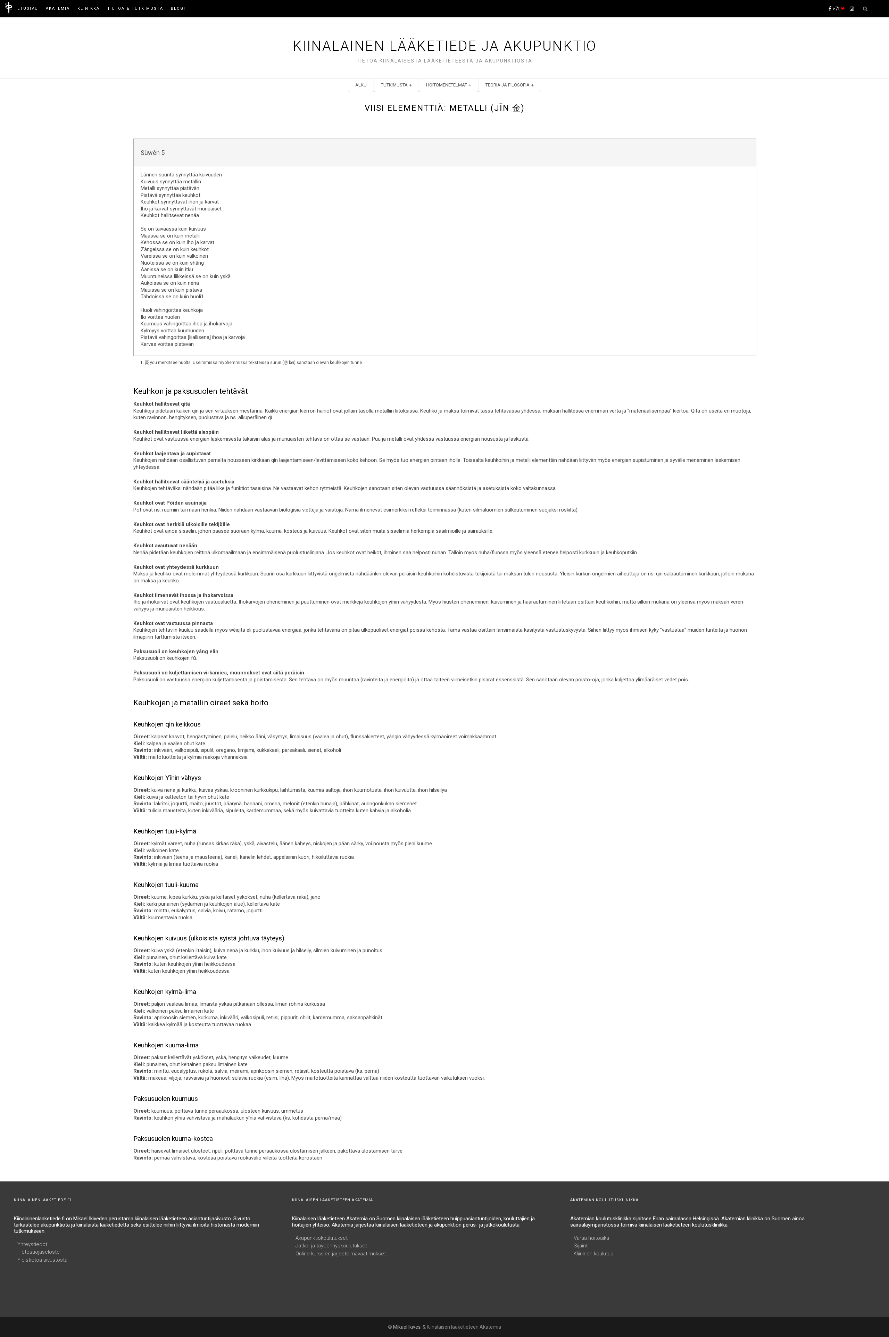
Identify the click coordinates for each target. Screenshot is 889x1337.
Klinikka (88, 8)
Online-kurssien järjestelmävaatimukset (341, 1254)
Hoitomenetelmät (446, 85)
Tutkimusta (394, 85)
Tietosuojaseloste (38, 1252)
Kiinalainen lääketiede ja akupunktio (445, 46)
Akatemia (58, 8)
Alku (361, 85)
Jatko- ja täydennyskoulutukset (331, 1246)
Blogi (178, 8)
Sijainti (581, 1246)
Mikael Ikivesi (407, 1327)
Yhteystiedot (32, 1244)
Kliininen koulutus (593, 1254)
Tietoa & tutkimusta (135, 8)
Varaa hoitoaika (591, 1238)
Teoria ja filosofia (507, 85)
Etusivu (27, 8)
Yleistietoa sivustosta (42, 1260)
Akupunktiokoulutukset (322, 1238)
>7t (838, 8)
